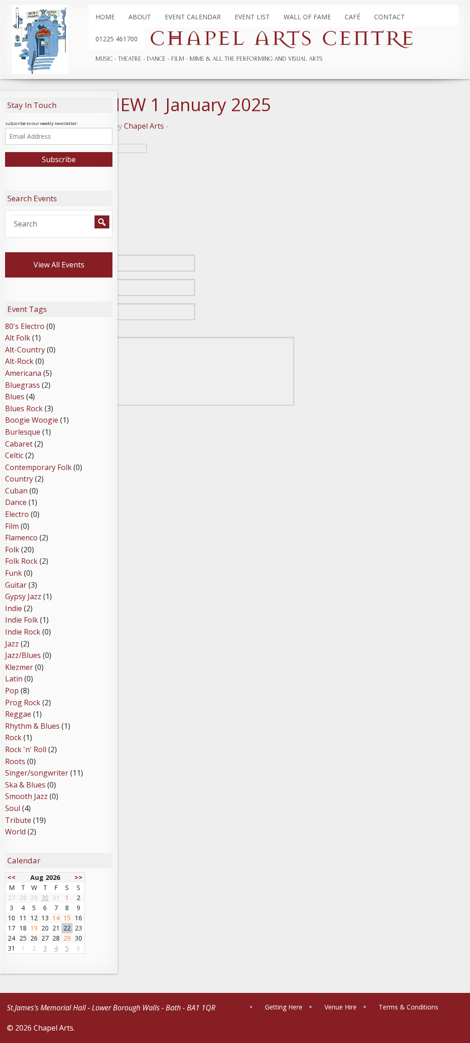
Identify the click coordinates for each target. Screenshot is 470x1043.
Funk (13, 573)
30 (45, 897)
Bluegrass (22, 385)
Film (12, 526)
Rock (13, 737)
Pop (12, 691)
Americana (23, 373)
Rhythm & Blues (32, 726)
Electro (17, 514)
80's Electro (25, 326)
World (15, 832)
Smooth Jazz (26, 796)
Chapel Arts (144, 126)
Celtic (14, 455)
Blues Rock (24, 408)
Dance (16, 502)
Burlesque (22, 432)
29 (67, 938)
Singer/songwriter (36, 773)
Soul (12, 808)
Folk (12, 549)
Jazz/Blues (23, 655)
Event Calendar (193, 16)
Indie (13, 608)
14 (56, 917)
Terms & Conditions (408, 1007)
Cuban (16, 491)
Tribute (18, 820)
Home (105, 16)
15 (67, 917)
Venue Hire (341, 1007)
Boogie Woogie (31, 420)
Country (19, 479)
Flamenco (21, 538)
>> (78, 877)
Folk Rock (21, 561)
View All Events (59, 265)
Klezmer (19, 667)
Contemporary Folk (38, 467)
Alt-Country (25, 350)
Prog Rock (22, 702)
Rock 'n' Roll (25, 749)
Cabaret (19, 444)
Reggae (18, 714)
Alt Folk (17, 338)
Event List (252, 16)
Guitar (16, 585)
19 (34, 928)
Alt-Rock (19, 361)
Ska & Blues (25, 785)
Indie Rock (22, 632)
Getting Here (283, 1007)
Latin (13, 679)
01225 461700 (116, 38)
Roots (15, 761)
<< (11, 877)
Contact (389, 16)
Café (352, 16)
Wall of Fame (307, 16)
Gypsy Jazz (23, 596)
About (140, 16)
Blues (14, 396)
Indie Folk (21, 620)
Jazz (12, 644)
